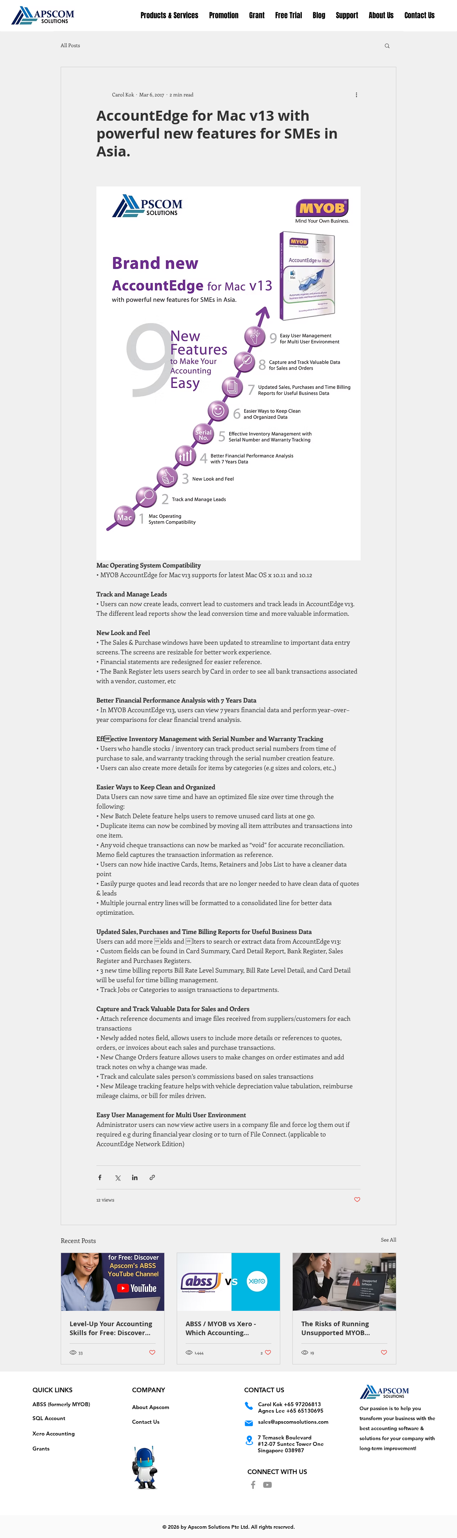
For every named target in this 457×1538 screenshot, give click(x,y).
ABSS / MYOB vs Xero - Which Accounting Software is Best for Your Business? (225, 1328)
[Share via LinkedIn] (134, 1177)
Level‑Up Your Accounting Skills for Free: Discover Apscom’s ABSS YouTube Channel (111, 1328)
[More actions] (356, 94)
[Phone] (249, 1405)
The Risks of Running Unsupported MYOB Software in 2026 (335, 1328)
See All (388, 1239)
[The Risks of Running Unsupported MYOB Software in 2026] (344, 1282)
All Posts (70, 45)
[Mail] (249, 1423)
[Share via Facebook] (99, 1177)
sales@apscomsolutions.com (293, 1421)
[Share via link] (152, 1177)
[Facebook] (253, 1484)
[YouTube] (267, 1484)
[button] (224, 15)
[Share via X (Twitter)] (117, 1177)
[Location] (249, 1440)
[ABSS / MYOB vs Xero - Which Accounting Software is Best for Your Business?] (228, 1282)
